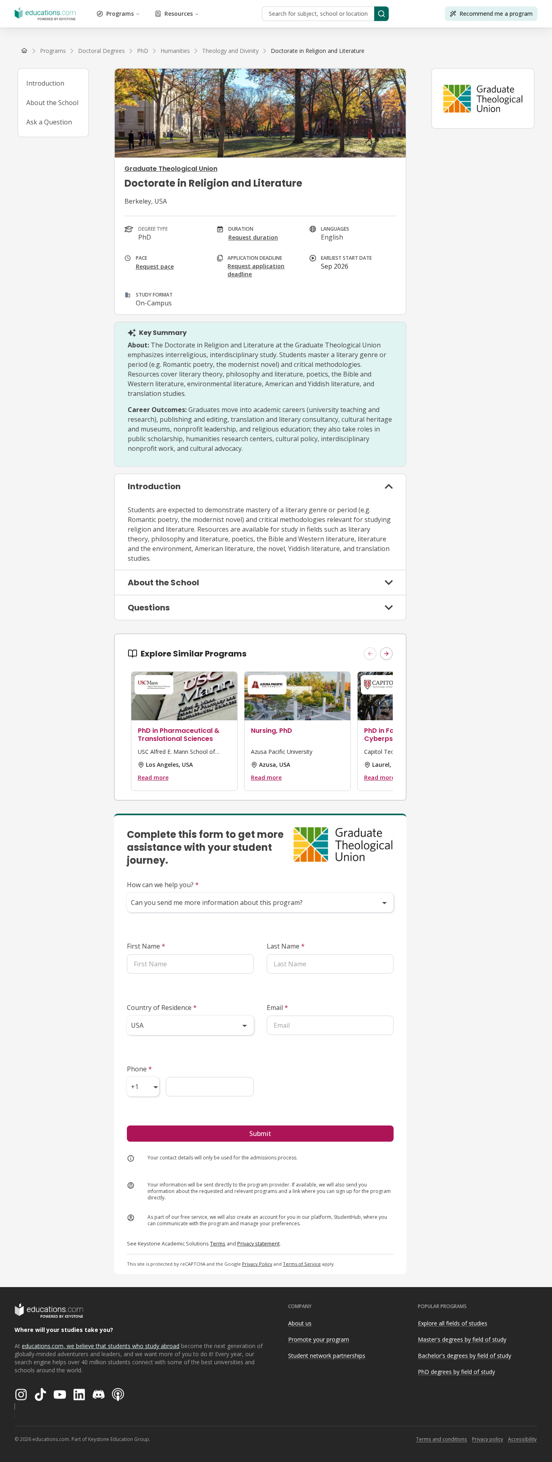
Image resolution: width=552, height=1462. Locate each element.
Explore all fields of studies (452, 1323)
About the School (52, 102)
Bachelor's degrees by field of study (464, 1355)
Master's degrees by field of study (462, 1339)
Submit (260, 1133)
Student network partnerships (326, 1355)
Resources (178, 13)
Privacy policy (487, 1439)
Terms (217, 1243)
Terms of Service (302, 1264)
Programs (120, 13)
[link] (317, 51)
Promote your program (318, 1339)
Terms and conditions (441, 1439)
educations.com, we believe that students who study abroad (100, 1346)
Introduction (45, 83)
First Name (146, 946)
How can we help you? (163, 884)
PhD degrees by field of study (456, 1372)
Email (277, 1007)
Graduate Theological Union (170, 168)
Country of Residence (162, 1007)
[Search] (381, 13)
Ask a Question (49, 122)
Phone (139, 1068)
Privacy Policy (257, 1264)
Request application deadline (256, 270)
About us (300, 1323)
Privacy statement (258, 1243)
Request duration (253, 237)
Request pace (155, 266)
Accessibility (522, 1439)
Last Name (286, 946)
